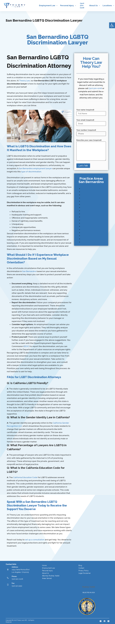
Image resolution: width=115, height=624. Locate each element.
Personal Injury (67, 5)
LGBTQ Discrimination (91, 198)
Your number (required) (86, 130)
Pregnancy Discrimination (92, 201)
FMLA (83, 210)
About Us (93, 5)
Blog (80, 565)
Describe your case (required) (88, 140)
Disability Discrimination (92, 195)
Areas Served (47, 578)
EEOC (26, 346)
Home (44, 565)
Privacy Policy (84, 571)
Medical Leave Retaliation (93, 217)
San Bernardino (29, 271)
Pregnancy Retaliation (91, 220)
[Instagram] (100, 621)
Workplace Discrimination (93, 192)
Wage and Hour (88, 214)
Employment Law (47, 5)
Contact (81, 568)
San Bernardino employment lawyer (35, 168)
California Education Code (25, 477)
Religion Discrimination (91, 235)
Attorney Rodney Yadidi (50, 576)
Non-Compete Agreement (93, 229)
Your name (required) (85, 110)
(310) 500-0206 (95, 88)
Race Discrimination (90, 232)
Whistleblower (88, 223)
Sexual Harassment (90, 207)
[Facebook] (104, 621)
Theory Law (24, 80)
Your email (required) (85, 120)
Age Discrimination (89, 242)
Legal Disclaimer (85, 573)
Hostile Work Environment (93, 226)
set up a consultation (34, 539)
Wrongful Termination (91, 204)
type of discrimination (31, 171)
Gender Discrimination (91, 239)
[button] (112, 25)
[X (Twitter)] (108, 621)
